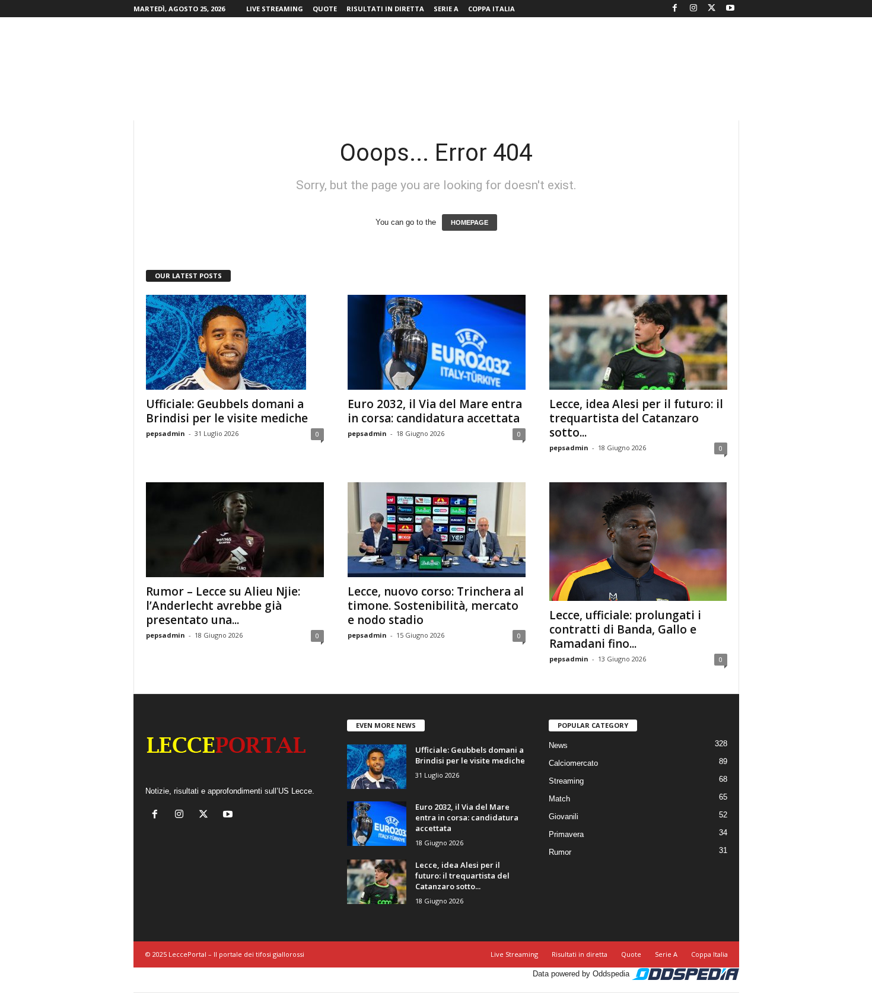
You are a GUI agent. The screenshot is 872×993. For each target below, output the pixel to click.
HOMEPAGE (469, 222)
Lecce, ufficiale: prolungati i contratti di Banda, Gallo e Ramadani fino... (625, 629)
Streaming (566, 780)
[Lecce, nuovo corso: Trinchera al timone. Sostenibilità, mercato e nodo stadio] (437, 529)
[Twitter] (712, 8)
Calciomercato (573, 763)
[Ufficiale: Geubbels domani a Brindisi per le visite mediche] (235, 342)
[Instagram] (693, 8)
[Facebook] (675, 8)
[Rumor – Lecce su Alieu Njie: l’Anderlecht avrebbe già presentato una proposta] (235, 529)
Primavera (566, 834)
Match (559, 798)
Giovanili (563, 816)
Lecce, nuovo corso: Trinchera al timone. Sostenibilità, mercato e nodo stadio (436, 606)
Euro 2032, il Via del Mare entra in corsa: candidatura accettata (435, 411)
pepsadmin (165, 433)
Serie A (446, 8)
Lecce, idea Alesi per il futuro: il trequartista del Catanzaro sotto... (636, 418)
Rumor (560, 852)
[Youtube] (730, 8)
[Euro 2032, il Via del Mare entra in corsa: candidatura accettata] (437, 342)
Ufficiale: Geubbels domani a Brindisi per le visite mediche (227, 411)
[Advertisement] (436, 55)
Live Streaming (274, 8)
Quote (325, 8)
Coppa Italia (491, 8)
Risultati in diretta (385, 8)
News (558, 745)
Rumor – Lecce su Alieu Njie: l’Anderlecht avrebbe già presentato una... (223, 606)
